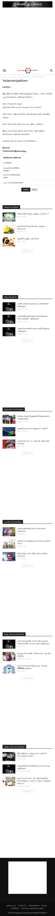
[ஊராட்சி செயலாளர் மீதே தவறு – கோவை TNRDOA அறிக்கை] (9, 669)
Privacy (44, 905)
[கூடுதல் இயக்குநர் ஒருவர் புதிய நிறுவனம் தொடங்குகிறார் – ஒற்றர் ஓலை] (9, 319)
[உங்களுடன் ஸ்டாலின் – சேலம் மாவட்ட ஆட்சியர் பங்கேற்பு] (9, 656)
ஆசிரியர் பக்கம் (11, 905)
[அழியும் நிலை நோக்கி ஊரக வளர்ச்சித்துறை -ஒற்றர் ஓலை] (9, 331)
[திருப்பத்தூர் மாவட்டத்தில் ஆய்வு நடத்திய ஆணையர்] (9, 556)
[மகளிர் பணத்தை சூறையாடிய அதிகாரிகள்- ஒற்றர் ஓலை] (9, 306)
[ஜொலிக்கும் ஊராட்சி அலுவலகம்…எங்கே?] (9, 431)
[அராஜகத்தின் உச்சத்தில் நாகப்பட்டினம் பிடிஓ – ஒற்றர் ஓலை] (9, 769)
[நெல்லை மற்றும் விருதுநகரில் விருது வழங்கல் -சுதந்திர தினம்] (9, 419)
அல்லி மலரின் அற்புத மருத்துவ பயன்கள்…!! (33, 214)
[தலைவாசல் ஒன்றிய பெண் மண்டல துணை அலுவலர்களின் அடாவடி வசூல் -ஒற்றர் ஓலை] (9, 644)
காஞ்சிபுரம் (12, 77)
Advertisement (34, 905)
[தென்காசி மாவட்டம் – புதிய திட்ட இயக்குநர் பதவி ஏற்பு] (9, 444)
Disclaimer (15, 908)
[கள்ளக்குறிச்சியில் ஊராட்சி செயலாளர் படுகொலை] (9, 531)
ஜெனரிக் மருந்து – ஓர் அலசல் (28, 239)
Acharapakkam (24, 77)
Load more (27, 251)
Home (5, 77)
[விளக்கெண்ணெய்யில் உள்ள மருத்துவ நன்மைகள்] (9, 229)
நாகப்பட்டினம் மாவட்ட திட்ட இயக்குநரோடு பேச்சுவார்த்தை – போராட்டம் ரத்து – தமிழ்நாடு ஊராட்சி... (34, 780)
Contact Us (22, 905)
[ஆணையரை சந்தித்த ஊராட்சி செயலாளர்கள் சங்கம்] (9, 544)
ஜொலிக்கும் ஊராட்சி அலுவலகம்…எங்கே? (32, 428)
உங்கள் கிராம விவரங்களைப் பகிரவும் (32, 908)
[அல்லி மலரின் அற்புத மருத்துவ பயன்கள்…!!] (9, 216)
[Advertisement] (27, 38)
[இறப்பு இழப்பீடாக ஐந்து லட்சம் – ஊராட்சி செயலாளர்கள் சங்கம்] (9, 756)
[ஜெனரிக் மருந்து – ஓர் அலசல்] (9, 241)
